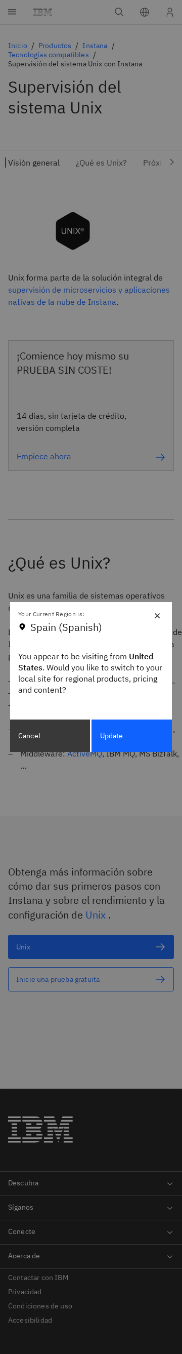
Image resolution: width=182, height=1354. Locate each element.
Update (111, 735)
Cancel (29, 735)
